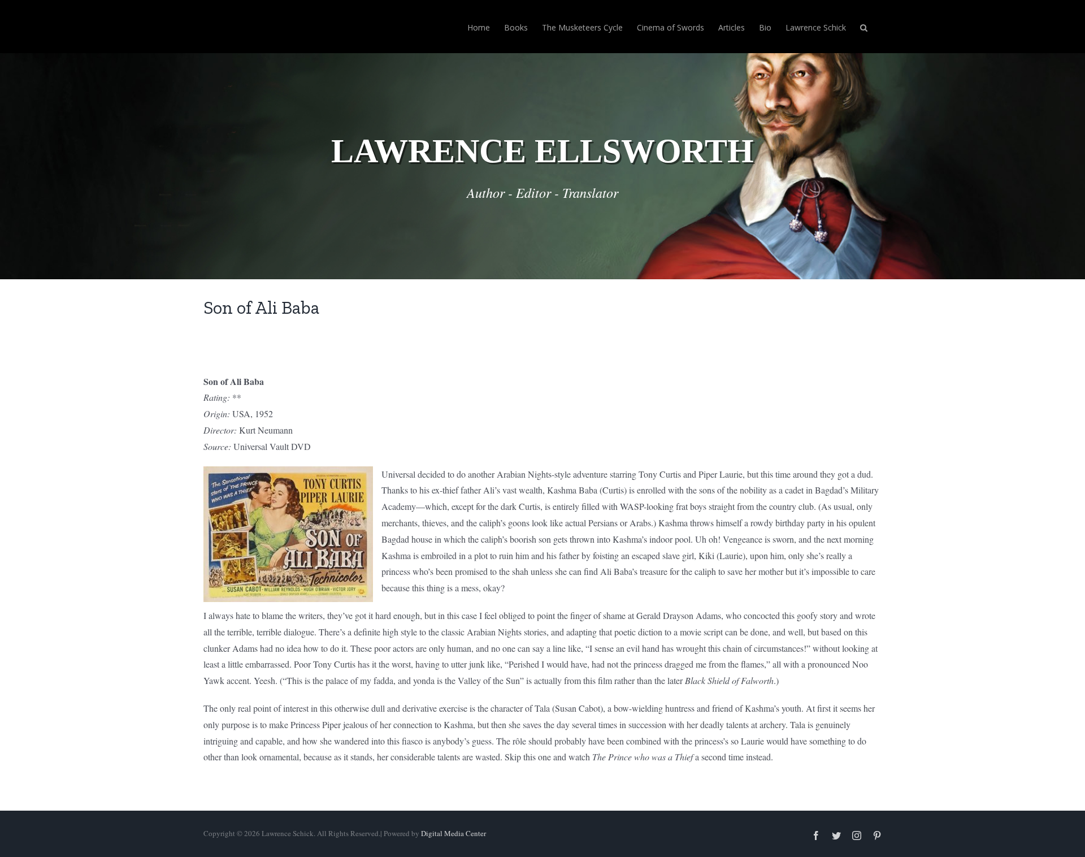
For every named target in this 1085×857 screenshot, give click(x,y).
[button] (863, 26)
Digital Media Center (453, 833)
